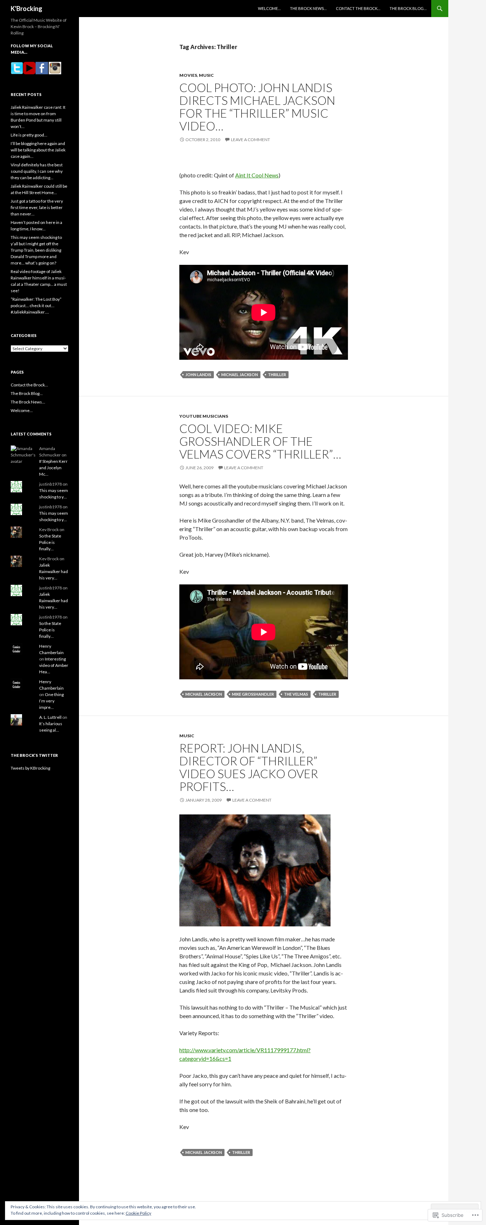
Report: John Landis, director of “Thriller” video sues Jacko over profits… (248, 767)
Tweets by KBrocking (30, 768)
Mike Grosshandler (253, 694)
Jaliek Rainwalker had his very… (53, 571)
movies (188, 75)
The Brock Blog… (408, 8)
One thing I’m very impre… (51, 701)
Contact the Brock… (358, 8)
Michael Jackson (239, 374)
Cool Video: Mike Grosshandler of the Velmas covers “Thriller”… (260, 441)
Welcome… (269, 8)
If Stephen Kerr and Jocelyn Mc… (53, 468)
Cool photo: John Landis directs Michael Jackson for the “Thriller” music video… (257, 106)
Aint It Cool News (257, 175)
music (206, 75)
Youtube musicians (203, 416)
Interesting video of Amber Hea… (53, 665)
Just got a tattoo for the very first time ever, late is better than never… (37, 207)
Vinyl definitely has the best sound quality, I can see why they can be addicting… (37, 171)
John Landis (198, 374)
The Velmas (296, 694)
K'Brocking (26, 8)
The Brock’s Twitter (34, 755)
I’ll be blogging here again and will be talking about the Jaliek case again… (38, 150)
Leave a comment (250, 139)
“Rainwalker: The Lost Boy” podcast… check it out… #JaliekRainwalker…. (36, 305)
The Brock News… (308, 8)
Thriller (277, 374)
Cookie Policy (138, 1213)
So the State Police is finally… (50, 542)
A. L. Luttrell (50, 717)
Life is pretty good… (29, 135)
